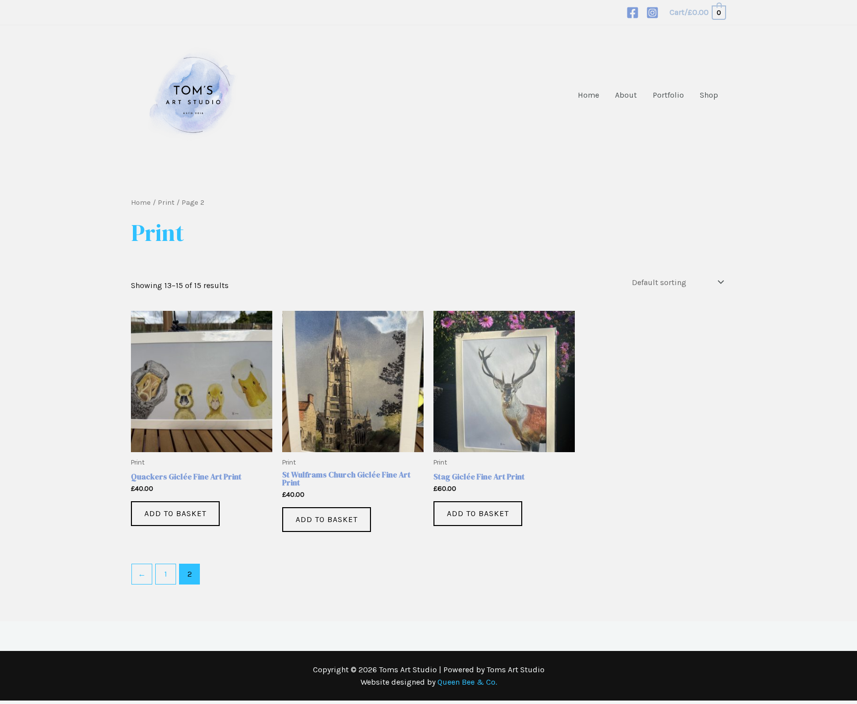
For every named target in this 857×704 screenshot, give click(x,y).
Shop (709, 95)
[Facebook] (632, 12)
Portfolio (668, 95)
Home (588, 95)
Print (166, 202)
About (626, 95)
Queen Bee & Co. (467, 682)
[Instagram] (652, 12)
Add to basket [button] (175, 513)
